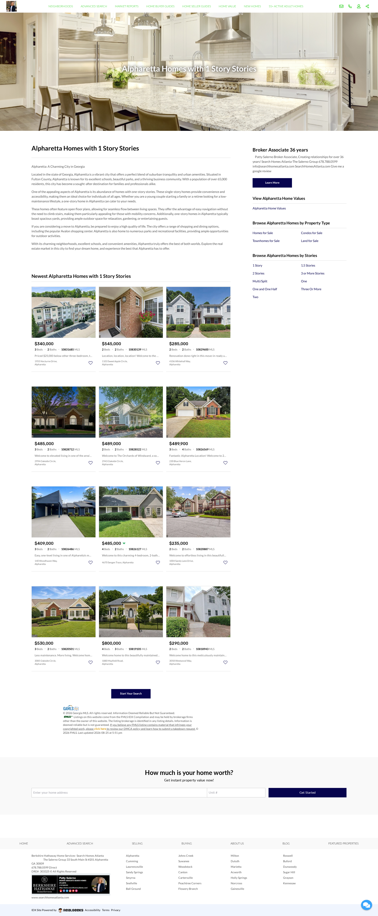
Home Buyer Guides (160, 6)
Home (23, 843)
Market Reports (126, 6)
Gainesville (237, 888)
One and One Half (265, 289)
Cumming (132, 861)
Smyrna (130, 877)
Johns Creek (185, 855)
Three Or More (311, 289)
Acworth (236, 872)
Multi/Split (260, 281)
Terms (105, 910)
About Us (237, 843)
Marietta (236, 866)
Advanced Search (94, 6)
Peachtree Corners (189, 883)
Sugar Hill (289, 872)
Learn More (272, 182)
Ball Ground (133, 888)
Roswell (288, 855)
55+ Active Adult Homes (286, 6)
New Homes (252, 6)
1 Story (257, 265)
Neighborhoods (60, 6)
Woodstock (185, 866)
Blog (286, 843)
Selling (137, 843)
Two (255, 297)
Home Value (227, 6)
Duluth (235, 861)
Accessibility (92, 910)
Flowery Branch (188, 888)
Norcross (236, 883)
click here (100, 728)
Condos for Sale (311, 233)
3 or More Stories (312, 273)
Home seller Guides (196, 6)
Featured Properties (343, 843)
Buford (287, 861)
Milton (235, 855)
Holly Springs (239, 877)
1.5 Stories (308, 265)
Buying (187, 843)
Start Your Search (131, 693)
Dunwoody (290, 866)
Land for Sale (309, 241)
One (304, 281)
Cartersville (185, 877)
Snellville (131, 883)
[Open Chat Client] (366, 905)
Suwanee (183, 861)
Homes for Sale (263, 233)
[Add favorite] (90, 362)
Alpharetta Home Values (269, 208)
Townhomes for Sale (266, 241)
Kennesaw (289, 883)
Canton (182, 872)
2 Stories (258, 273)
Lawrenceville (134, 866)
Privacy (115, 910)
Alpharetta (132, 855)
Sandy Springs (134, 872)
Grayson (288, 877)
